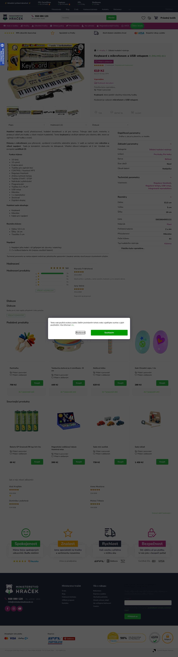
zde (72, 325)
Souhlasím (109, 332)
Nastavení (80, 332)
